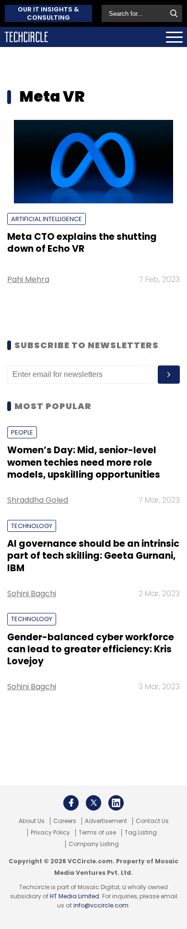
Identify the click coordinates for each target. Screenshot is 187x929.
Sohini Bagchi (31, 593)
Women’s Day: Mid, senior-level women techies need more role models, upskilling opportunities (83, 462)
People (22, 432)
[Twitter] (93, 803)
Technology (31, 525)
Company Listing (94, 844)
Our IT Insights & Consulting (48, 13)
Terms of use (97, 832)
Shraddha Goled (37, 500)
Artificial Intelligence (46, 218)
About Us (32, 821)
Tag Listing (141, 832)
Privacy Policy (50, 832)
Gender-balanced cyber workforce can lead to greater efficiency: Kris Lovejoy (90, 649)
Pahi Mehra (28, 279)
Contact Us (152, 821)
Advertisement (106, 821)
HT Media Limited (74, 896)
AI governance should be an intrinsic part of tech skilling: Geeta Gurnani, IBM (93, 556)
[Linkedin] (116, 803)
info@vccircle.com (101, 905)
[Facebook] (71, 803)
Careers (64, 821)
